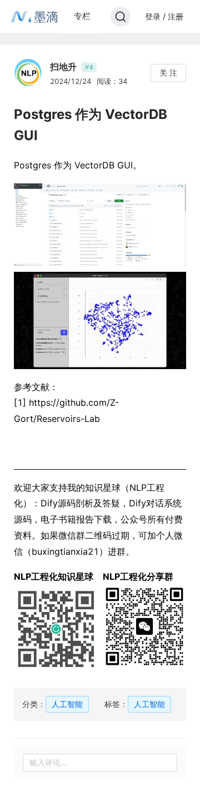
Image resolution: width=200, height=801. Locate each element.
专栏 (82, 16)
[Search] (121, 17)
